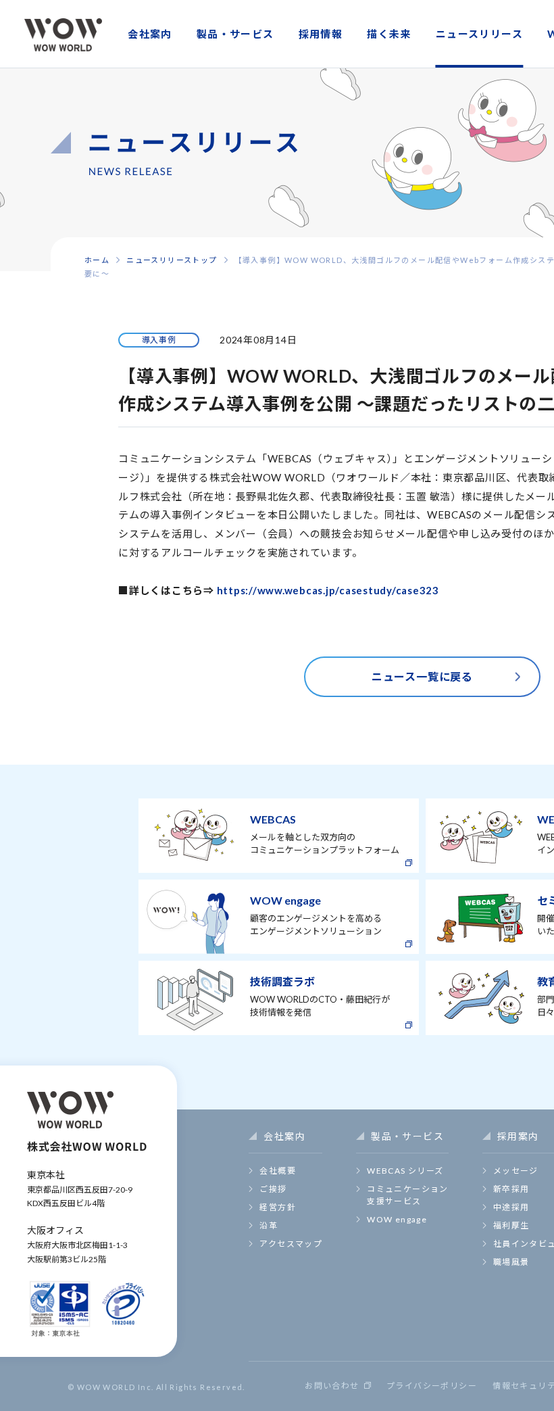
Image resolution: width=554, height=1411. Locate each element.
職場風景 (511, 1262)
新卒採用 (511, 1189)
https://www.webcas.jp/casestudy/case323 (328, 590)
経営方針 (277, 1207)
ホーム (96, 260)
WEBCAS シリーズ (405, 1171)
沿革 (268, 1225)
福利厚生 (511, 1225)
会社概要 (277, 1171)
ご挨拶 (272, 1189)
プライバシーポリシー (431, 1386)
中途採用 (511, 1207)
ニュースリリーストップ (171, 260)
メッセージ (515, 1171)
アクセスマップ (290, 1244)
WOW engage (397, 1219)
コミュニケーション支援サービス (408, 1195)
